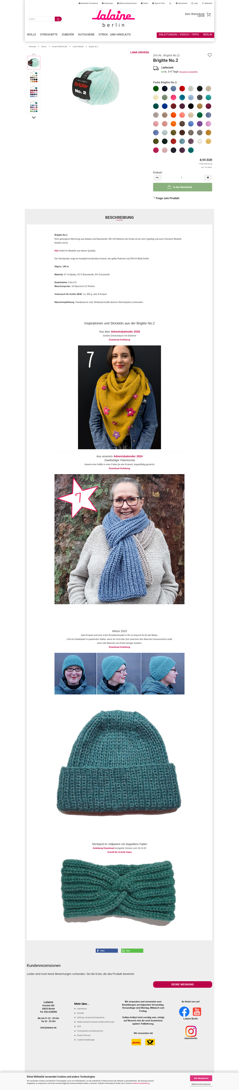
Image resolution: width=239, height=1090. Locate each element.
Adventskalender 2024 (128, 456)
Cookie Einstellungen (86, 1040)
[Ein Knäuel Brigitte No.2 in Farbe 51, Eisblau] (96, 84)
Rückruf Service (83, 1035)
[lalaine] (113, 18)
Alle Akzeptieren (201, 1078)
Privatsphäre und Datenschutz (90, 1031)
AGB (79, 1026)
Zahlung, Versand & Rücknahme (90, 1017)
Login (195, 3)
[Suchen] (170, 3)
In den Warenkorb (182, 187)
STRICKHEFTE (49, 34)
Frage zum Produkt (167, 198)
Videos (145, 3)
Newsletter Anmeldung (89, 3)
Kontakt (80, 1013)
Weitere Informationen (201, 1084)
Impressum (82, 1009)
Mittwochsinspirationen (128, 3)
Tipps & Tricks (159, 3)
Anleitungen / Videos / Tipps (179, 34)
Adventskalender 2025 (125, 331)
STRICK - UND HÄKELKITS (115, 34)
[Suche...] (58, 19)
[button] (34, 117)
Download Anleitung (119, 340)
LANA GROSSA (139, 52)
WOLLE (31, 34)
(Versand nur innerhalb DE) (188, 72)
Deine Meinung (182, 984)
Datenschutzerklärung (141, 1083)
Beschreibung (119, 217)
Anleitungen (108, 3)
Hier (56, 251)
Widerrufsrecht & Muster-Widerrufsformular (96, 1022)
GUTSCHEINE (86, 34)
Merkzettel (208, 3)
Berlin (207, 34)
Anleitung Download (103, 848)
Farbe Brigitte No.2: (165, 82)
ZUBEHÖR (68, 34)
